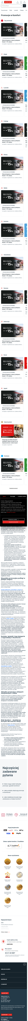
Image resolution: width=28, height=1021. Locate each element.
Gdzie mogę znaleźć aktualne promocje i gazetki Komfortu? (12, 785)
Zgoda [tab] (4, 496)
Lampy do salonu (4, 926)
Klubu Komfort (11, 725)
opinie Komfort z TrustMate (16, 841)
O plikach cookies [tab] (22, 496)
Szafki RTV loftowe (5, 928)
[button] (17, 2)
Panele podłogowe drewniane (7, 924)
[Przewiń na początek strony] (24, 964)
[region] (13, 815)
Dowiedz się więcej (11, 512)
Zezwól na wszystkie (13, 522)
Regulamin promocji (14, 488)
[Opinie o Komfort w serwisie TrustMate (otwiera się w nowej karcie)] (13, 845)
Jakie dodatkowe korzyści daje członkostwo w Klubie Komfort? (12, 798)
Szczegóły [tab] (12, 496)
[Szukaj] (24, 5)
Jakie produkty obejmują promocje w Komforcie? (13, 791)
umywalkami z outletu (6, 666)
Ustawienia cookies (12, 519)
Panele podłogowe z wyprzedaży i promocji (11, 589)
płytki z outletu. (10, 618)
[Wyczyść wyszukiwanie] (21, 5)
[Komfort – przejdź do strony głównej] (5, 993)
